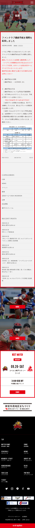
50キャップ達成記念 (8, 231)
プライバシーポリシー (14, 516)
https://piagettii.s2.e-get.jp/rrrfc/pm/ (17, 100)
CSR (3, 179)
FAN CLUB (4, 473)
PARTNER (28, 473)
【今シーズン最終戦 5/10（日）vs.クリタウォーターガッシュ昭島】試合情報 (17, 238)
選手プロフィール (7, 208)
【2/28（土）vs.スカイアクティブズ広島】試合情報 (17, 278)
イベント (20, 45)
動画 (3, 191)
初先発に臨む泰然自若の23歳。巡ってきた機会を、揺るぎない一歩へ (17, 270)
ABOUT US (28, 459)
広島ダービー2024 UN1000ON (12, 196)
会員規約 (24, 516)
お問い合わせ (26, 519)
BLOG (26, 466)
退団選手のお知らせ (8, 246)
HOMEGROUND (5, 466)
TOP (2, 439)
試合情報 (5, 204)
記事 (3, 200)
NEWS (15, 45)
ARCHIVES (17, 157)
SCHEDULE (4, 452)
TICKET (4, 480)
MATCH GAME (5, 445)
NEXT (31, 157)
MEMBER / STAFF (7, 459)
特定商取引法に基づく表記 (12, 519)
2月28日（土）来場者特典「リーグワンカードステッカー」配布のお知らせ (17, 261)
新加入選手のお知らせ (8, 224)
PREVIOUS (5, 157)
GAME (17, 392)
